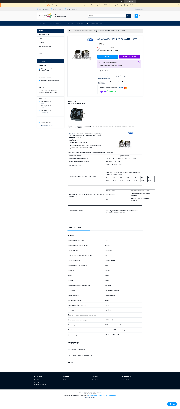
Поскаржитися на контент (95, 395)
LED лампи (95, 379)
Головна (42, 23)
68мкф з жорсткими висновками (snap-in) (86, 31)
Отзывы (41, 42)
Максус (65, 379)
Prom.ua (99, 392)
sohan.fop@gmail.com (47, 125)
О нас (41, 38)
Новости (41, 50)
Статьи (41, 54)
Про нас (71, 23)
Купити (108, 56)
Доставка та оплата (94, 23)
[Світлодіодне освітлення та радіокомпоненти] (45, 18)
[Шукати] (128, 16)
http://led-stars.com (46, 122)
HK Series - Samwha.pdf (78, 349)
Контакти (80, 23)
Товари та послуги (55, 23)
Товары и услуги (44, 34)
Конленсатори (125, 379)
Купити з (126, 56)
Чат (173, 404)
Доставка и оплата (45, 46)
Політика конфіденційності (110, 395)
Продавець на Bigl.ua (90, 393)
